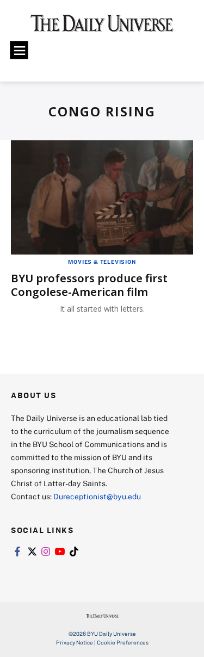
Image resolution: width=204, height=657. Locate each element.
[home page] (102, 27)
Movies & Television (101, 261)
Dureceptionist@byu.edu (97, 496)
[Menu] (19, 50)
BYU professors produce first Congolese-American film (89, 285)
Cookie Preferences (123, 642)
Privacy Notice (74, 642)
